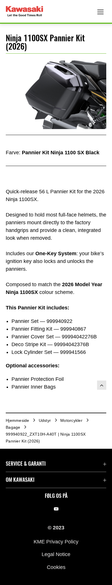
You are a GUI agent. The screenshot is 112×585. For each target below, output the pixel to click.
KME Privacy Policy (56, 541)
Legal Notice (56, 554)
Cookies (56, 567)
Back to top (101, 385)
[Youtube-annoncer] (56, 508)
